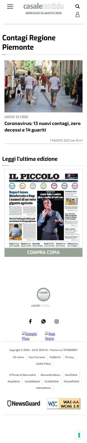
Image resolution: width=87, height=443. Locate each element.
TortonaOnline (71, 381)
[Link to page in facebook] (30, 321)
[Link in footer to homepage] (43, 295)
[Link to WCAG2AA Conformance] (62, 404)
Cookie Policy (43, 364)
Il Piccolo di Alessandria (22, 375)
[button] (77, 7)
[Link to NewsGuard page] (25, 404)
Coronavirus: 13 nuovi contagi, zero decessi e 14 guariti (42, 126)
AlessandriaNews (50, 375)
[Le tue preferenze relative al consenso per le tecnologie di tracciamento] (79, 435)
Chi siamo (18, 357)
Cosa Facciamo (37, 357)
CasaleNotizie (32, 381)
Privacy (69, 357)
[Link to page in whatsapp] (43, 321)
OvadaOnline (52, 381)
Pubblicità (55, 357)
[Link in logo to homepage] (44, 7)
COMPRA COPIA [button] (43, 252)
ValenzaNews (43, 388)
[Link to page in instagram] (56, 321)
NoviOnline (71, 375)
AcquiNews (14, 381)
